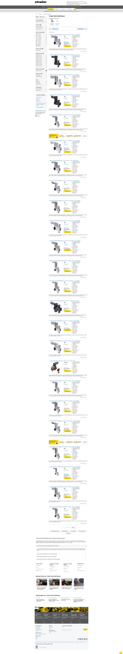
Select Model (69, 9)
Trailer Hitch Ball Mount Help (41, 103)
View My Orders (38, 627)
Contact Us (38, 98)
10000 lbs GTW (38, 570)
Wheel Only (66, 568)
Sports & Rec (49, 6)
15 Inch (65, 570)
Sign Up (37, 638)
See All (85, 442)
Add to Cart (67, 65)
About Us (37, 100)
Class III (37, 567)
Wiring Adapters (53, 566)
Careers (50, 628)
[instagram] (84, 639)
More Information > (83, 51)
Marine (68, 6)
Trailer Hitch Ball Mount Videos (40, 105)
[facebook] (81, 639)
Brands (72, 6)
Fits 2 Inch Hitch (73, 531)
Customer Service (70, 4)
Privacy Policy (38, 101)
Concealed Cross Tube (40, 569)
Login (36, 637)
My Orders (77, 4)
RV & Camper (63, 6)
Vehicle (58, 6)
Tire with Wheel (66, 566)
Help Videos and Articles (52, 631)
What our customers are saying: (40, 110)
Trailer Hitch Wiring (53, 570)
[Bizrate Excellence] (37, 647)
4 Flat (51, 571)
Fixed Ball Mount (65, 531)
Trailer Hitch (39, 563)
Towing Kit (79, 567)
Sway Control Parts (80, 570)
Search (50, 632)
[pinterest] (83, 639)
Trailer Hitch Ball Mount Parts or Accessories (57, 24)
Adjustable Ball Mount (52, 23)
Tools (78, 569)
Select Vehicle (50, 9)
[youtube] (86, 639)
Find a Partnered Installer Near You (41, 634)
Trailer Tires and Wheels (68, 564)
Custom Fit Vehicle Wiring (54, 564)
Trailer (54, 6)
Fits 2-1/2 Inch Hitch (82, 531)
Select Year (56, 9)
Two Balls (68, 533)
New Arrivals (78, 6)
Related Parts (80, 563)
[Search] (68, 3)
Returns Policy (38, 628)
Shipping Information (39, 629)
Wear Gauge (79, 565)
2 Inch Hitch (38, 565)
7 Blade (51, 568)
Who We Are (51, 627)
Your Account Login (39, 107)
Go (74, 9)
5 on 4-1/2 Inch (66, 571)
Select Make (63, 9)
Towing (43, 6)
